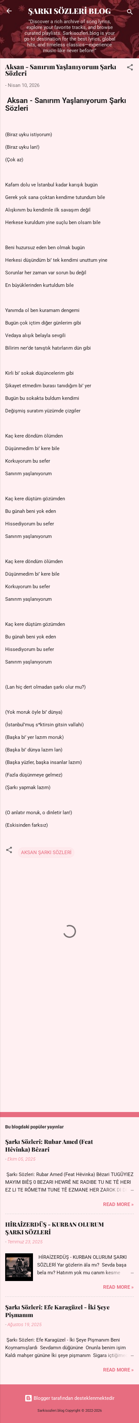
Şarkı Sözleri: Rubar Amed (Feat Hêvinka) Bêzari (49, 1145)
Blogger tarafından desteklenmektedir (73, 1398)
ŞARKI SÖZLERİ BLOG (69, 11)
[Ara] (130, 13)
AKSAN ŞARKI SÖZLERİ (46, 852)
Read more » (118, 1204)
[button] (130, 68)
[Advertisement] (69, 1057)
